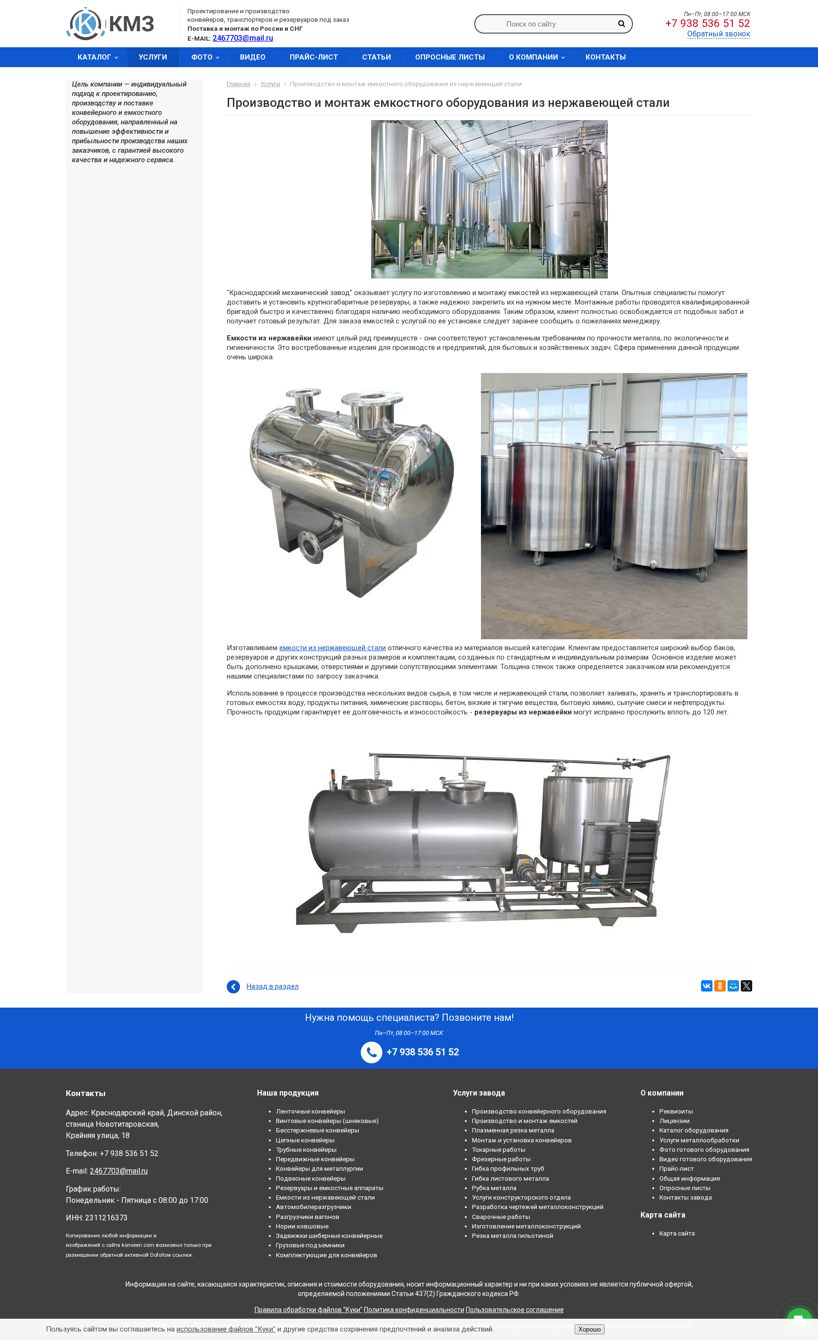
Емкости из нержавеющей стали (325, 1197)
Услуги (153, 57)
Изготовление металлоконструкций (526, 1226)
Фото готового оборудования (704, 1149)
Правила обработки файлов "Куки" (309, 1310)
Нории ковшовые (302, 1226)
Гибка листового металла (510, 1178)
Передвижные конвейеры (315, 1159)
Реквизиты (676, 1111)
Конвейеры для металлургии (319, 1168)
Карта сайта (677, 1233)
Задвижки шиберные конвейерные (329, 1235)
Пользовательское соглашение (515, 1310)
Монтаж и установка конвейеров (522, 1140)
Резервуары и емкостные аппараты (329, 1188)
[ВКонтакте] (706, 986)
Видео (253, 57)
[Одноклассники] (720, 986)
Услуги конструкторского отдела (521, 1197)
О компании (533, 57)
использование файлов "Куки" (226, 1329)
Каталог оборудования (694, 1130)
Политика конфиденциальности (414, 1310)
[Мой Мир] (733, 986)
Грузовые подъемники (310, 1245)
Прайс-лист (314, 57)
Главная (238, 83)
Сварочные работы (501, 1216)
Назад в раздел (273, 986)
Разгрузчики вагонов (307, 1216)
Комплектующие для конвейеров (326, 1255)
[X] (746, 986)
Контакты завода (685, 1197)
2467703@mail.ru (119, 1170)
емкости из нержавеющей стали (332, 648)
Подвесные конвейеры (311, 1178)
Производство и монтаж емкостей (525, 1120)
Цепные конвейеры (305, 1140)
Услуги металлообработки (699, 1140)
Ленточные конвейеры (310, 1111)
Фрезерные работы (501, 1159)
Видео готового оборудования (705, 1159)
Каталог (94, 57)
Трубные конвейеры (306, 1149)
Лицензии (674, 1120)
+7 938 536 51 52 (708, 23)
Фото (202, 57)
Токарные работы (498, 1149)
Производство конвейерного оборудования (539, 1111)
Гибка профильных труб (508, 1168)
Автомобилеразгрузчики (313, 1206)
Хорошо (589, 1329)
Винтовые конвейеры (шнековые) (327, 1120)
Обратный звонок (718, 33)
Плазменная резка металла (513, 1130)
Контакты (606, 57)
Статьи (376, 57)
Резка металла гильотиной (512, 1235)
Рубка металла (494, 1188)
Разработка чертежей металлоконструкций (538, 1206)
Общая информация (689, 1178)
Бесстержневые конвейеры (317, 1130)
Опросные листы (450, 57)
